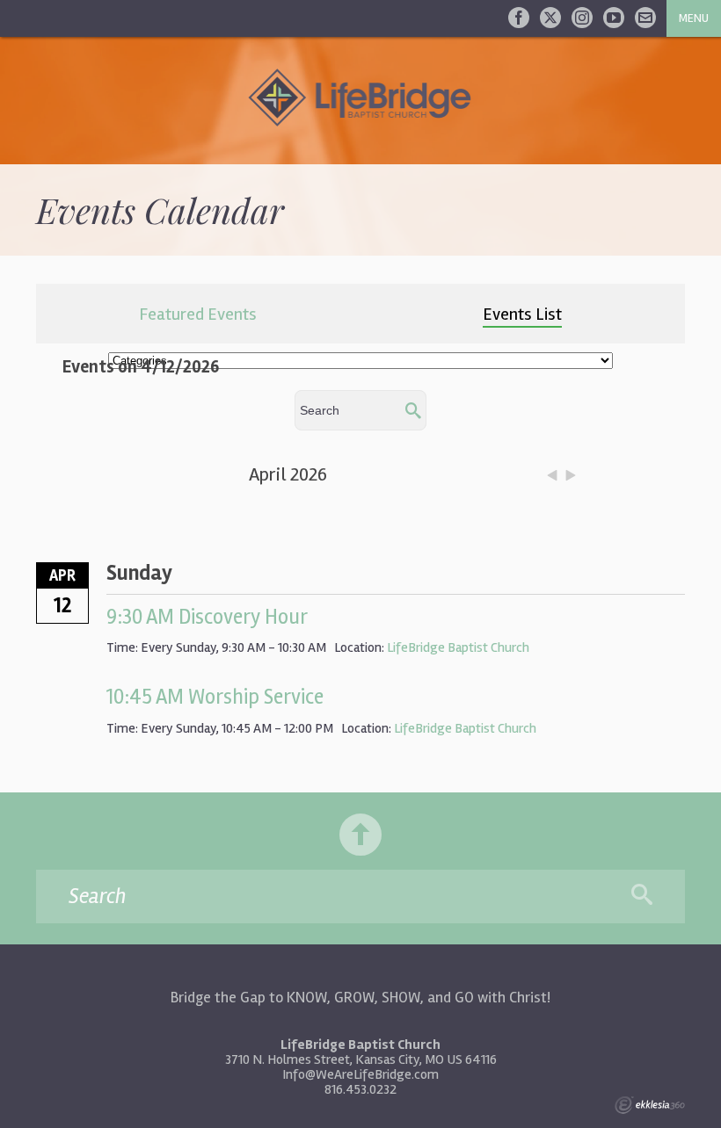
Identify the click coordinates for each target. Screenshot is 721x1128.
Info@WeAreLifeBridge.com (360, 1074)
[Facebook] (518, 17)
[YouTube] (613, 17)
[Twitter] (550, 17)
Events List (522, 314)
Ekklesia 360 (650, 1105)
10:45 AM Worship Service (215, 697)
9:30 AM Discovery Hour (207, 617)
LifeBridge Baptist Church (458, 647)
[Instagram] (582, 17)
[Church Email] (645, 17)
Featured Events (198, 314)
